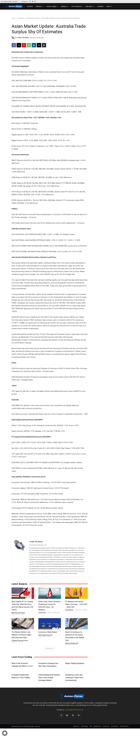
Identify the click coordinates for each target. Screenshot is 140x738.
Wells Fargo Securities (45, 635)
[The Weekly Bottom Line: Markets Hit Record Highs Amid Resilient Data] (23, 623)
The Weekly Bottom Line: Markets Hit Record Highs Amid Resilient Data (21, 635)
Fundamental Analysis (33, 18)
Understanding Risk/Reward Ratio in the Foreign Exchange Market (49, 677)
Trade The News (23, 37)
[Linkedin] (34, 45)
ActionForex (42, 612)
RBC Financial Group (18, 612)
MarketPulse (69, 610)
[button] (5, 733)
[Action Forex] (12, 6)
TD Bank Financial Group (20, 640)
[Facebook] (30, 1)
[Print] (44, 45)
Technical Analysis (71, 628)
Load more (49, 648)
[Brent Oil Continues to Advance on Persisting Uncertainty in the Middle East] (76, 623)
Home (13, 18)
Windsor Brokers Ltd (71, 643)
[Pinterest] (24, 45)
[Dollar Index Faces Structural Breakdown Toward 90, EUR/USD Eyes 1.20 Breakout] (49, 593)
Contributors (21, 18)
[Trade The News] (13, 37)
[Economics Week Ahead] (49, 623)
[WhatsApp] (29, 45)
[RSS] (32, 1)
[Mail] (67, 715)
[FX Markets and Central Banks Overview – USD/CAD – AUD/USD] (76, 593)
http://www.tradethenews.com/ (38, 545)
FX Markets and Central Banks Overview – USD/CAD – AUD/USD (76, 604)
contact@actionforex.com (74, 710)
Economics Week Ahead (47, 632)
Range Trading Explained (74, 663)
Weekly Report (43, 598)
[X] (35, 1)
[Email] (39, 45)
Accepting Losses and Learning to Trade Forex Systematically (74, 677)
